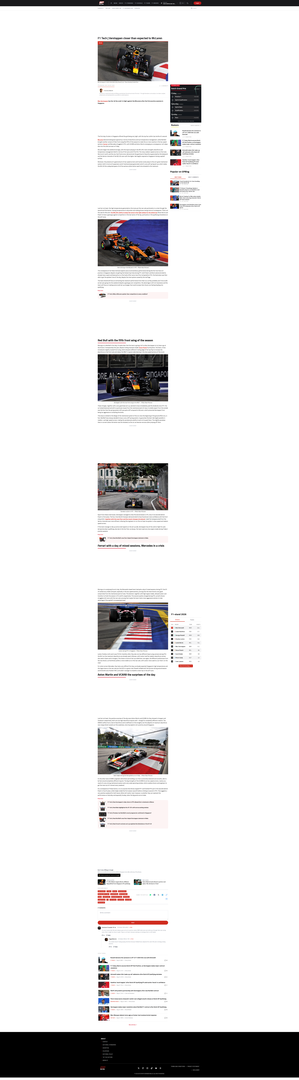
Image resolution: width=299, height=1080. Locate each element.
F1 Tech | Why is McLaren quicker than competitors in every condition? (128, 294)
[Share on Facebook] (154, 894)
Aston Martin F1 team (116, 897)
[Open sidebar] (111, 3)
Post (132, 923)
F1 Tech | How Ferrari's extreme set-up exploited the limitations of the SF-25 (130, 824)
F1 (107, 899)
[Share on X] (158, 894)
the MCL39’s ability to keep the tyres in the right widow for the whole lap (134, 213)
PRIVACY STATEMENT (193, 1066)
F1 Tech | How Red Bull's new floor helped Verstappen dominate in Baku (128, 538)
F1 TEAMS (147, 3)
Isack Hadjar (128, 899)
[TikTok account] (152, 1068)
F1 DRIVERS (155, 3)
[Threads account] (160, 1068)
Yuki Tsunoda (113, 899)
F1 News (109, 891)
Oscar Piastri (143, 348)
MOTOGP (108, 8)
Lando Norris (126, 897)
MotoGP (112, 1018)
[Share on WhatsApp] (150, 894)
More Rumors (195, 125)
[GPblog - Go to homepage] (103, 1068)
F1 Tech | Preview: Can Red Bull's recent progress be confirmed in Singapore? (129, 813)
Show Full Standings (185, 666)
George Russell (101, 899)
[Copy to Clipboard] (166, 894)
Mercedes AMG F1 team (103, 894)
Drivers (177, 620)
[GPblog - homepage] (102, 3)
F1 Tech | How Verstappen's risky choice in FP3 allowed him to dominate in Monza (131, 802)
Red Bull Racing (114, 894)
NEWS (115, 3)
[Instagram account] (147, 1068)
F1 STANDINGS (129, 3)
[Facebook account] (143, 1068)
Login (197, 3)
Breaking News (114, 1001)
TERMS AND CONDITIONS (178, 1066)
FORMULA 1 (101, 8)
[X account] (139, 1068)
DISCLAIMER (196, 1070)
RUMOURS (137, 8)
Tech (100, 43)
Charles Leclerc (106, 897)
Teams (192, 620)
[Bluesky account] (156, 1068)
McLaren (100, 140)
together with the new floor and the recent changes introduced (125, 519)
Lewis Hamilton (101, 891)
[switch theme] (188, 3)
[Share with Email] (166, 898)
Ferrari (105, 144)
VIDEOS (121, 3)
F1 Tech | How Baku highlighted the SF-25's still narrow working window (128, 807)
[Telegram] (162, 894)
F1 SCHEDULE (139, 3)
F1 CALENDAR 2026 (128, 8)
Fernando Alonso (122, 891)
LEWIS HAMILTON (116, 8)
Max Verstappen (103, 101)
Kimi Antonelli (101, 902)
